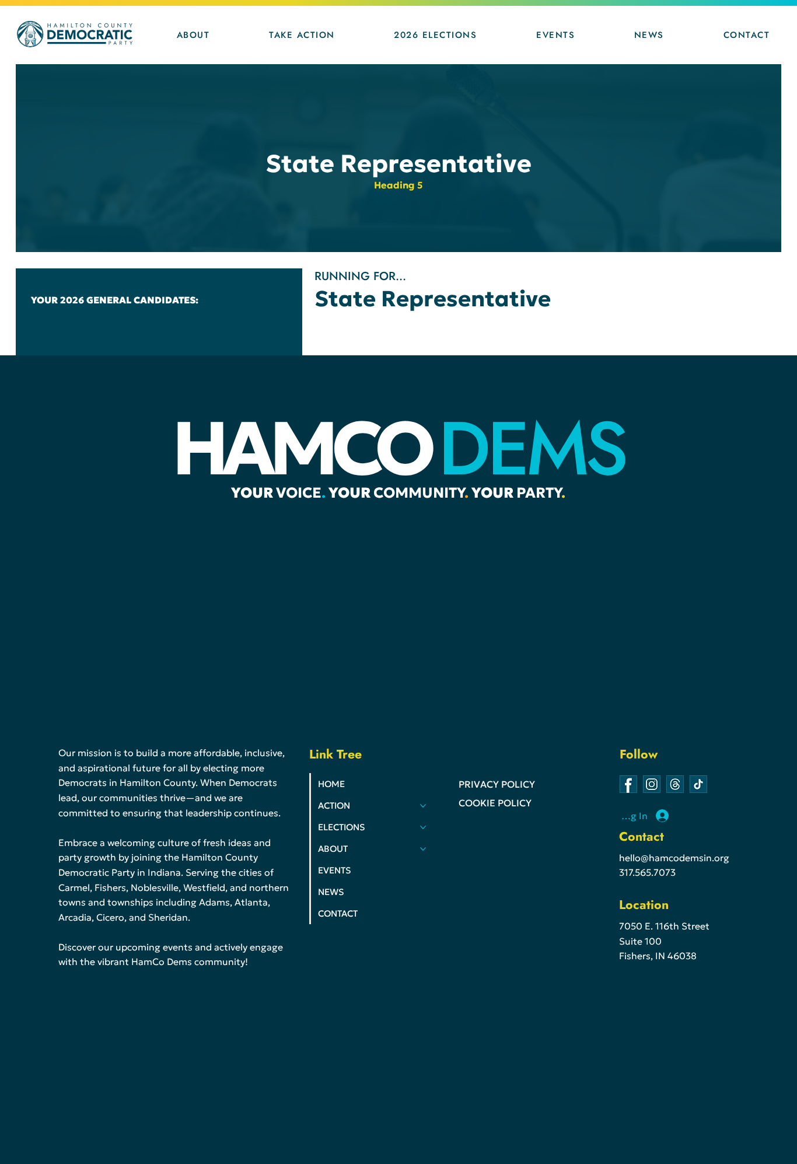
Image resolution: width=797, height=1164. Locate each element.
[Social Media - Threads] (675, 784)
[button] (193, 35)
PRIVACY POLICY (497, 784)
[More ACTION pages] (423, 806)
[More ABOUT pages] (423, 849)
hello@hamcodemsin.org (674, 858)
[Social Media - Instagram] (651, 784)
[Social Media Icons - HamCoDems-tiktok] (698, 784)
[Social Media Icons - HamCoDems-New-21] (628, 784)
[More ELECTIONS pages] (423, 827)
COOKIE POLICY (495, 803)
